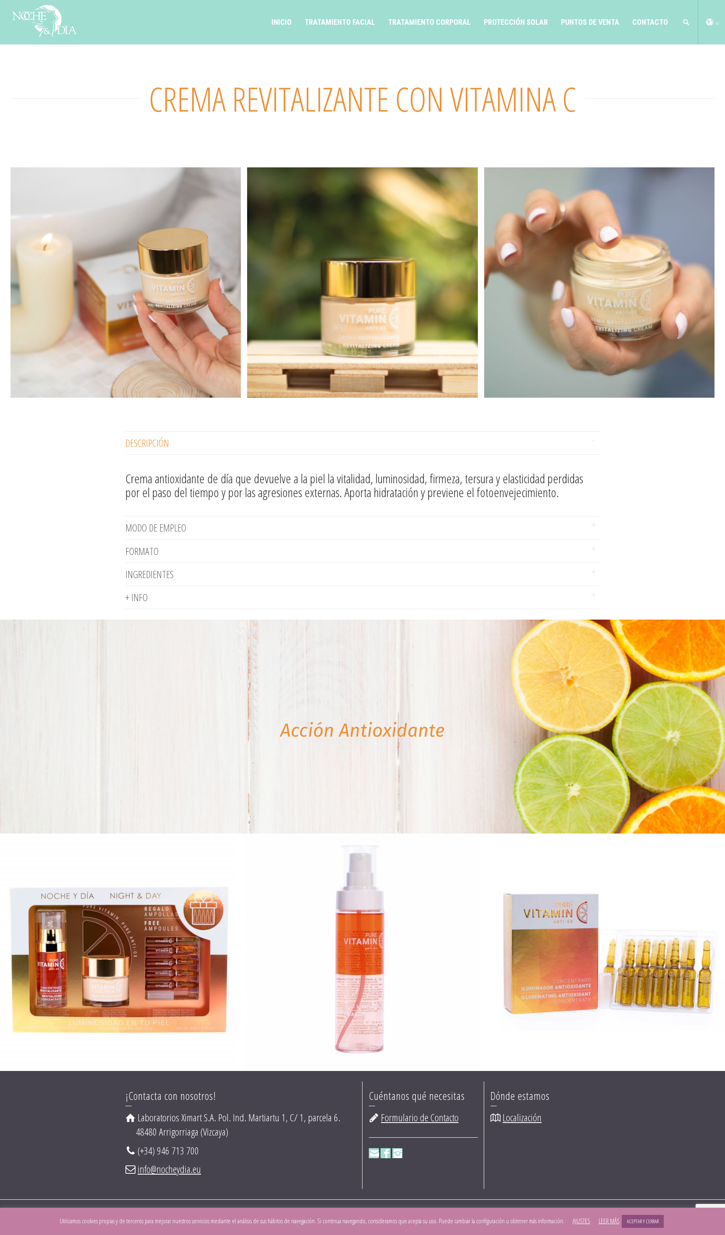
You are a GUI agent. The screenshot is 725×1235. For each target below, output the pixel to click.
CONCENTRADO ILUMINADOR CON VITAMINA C (374, 939)
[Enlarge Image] (118, 974)
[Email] (374, 1153)
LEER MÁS (609, 1221)
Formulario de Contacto (420, 1117)
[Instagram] (397, 1153)
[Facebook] (386, 1153)
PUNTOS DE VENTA (590, 22)
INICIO (281, 22)
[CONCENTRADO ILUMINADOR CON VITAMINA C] (385, 963)
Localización (522, 1117)
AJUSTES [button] (581, 1221)
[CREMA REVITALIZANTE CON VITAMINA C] (629, 963)
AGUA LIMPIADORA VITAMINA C (130, 928)
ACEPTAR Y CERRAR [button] (643, 1221)
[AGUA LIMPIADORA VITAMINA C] (142, 974)
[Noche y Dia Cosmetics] (43, 19)
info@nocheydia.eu (169, 1169)
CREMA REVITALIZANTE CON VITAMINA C (617, 939)
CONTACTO (650, 22)
